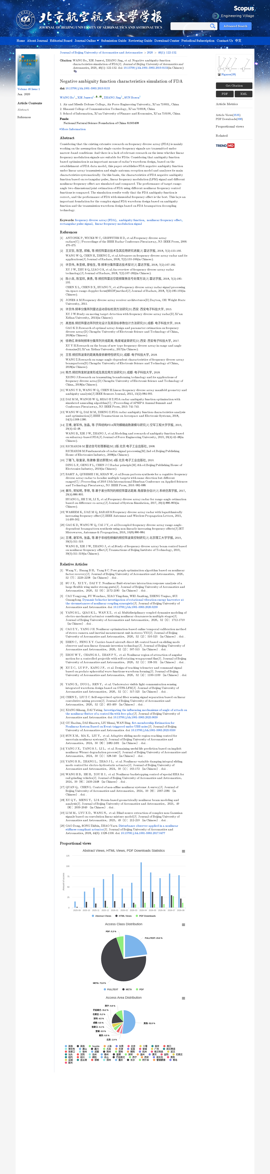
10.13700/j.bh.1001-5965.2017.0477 (143, 833)
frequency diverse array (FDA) (95, 220)
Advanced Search (235, 26)
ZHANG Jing (112, 97)
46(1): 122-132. (167, 52)
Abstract (23, 109)
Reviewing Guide (140, 41)
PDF (225, 94)
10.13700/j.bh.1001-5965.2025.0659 (135, 717)
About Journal (37, 41)
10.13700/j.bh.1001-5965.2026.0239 (135, 607)
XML (243, 94)
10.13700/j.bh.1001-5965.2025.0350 (153, 730)
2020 (150, 52)
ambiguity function (131, 220)
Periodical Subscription (198, 41)
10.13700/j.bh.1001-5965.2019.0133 (146, 67)
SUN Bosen (131, 97)
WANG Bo (67, 97)
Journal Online (85, 41)
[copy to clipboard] (75, 71)
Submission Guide (113, 41)
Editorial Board (61, 41)
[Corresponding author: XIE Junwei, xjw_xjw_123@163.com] (97, 96)
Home (21, 41)
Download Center (166, 41)
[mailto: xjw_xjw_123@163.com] (101, 96)
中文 (238, 41)
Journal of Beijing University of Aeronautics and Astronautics (101, 52)
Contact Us (225, 41)
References (24, 117)
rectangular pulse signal (76, 223)
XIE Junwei (85, 97)
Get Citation (234, 85)
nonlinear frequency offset (164, 220)
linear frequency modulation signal (118, 223)
